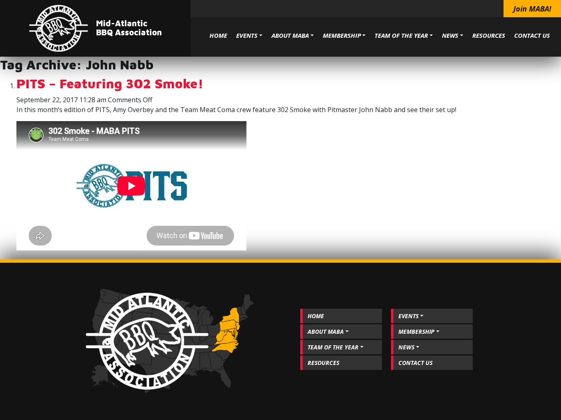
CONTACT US (532, 35)
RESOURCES (488, 35)
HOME (218, 35)
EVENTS (247, 35)
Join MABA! (532, 9)
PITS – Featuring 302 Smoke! (109, 83)
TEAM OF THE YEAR (401, 35)
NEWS (450, 35)
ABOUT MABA (290, 35)
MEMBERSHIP (342, 35)
